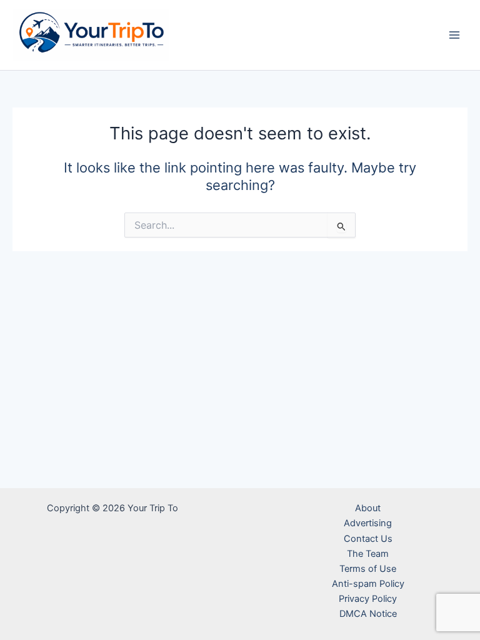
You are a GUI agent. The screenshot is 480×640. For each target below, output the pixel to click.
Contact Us (368, 538)
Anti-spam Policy (368, 583)
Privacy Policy (368, 598)
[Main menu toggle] (454, 35)
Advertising (368, 523)
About (368, 508)
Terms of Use (367, 568)
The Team (368, 553)
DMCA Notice (368, 613)
